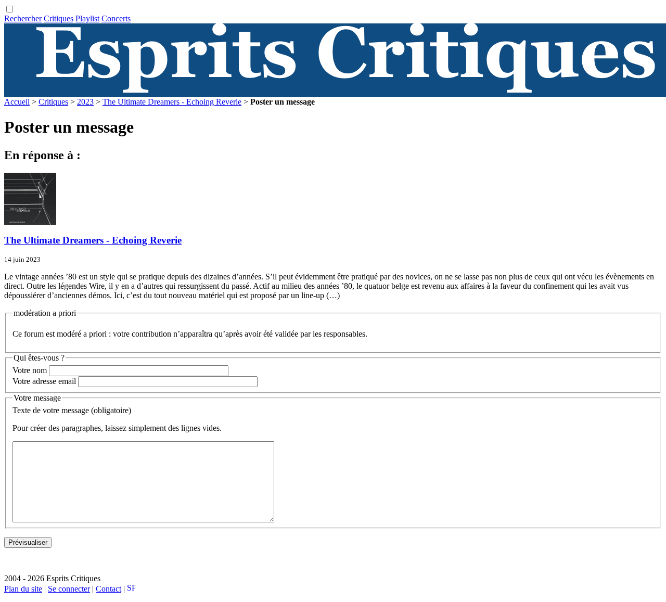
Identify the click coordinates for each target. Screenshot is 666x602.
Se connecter (69, 588)
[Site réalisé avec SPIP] (131, 588)
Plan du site (23, 588)
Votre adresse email (44, 381)
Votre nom (29, 370)
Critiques (58, 18)
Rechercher (23, 18)
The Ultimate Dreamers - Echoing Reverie (172, 101)
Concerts (116, 18)
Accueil (17, 101)
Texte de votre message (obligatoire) (71, 410)
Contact (108, 588)
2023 (85, 101)
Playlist (87, 18)
